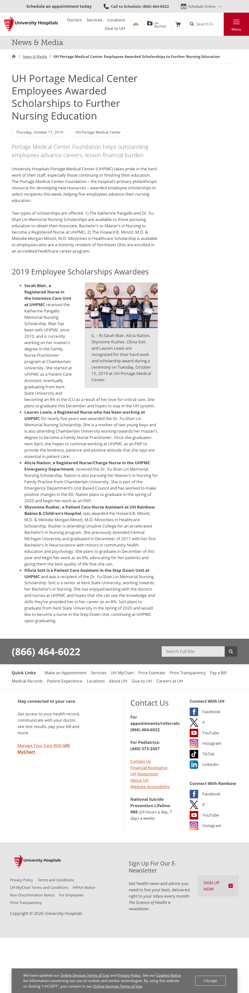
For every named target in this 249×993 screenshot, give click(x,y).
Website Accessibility (150, 786)
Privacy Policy (129, 975)
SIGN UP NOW (211, 886)
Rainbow (136, 24)
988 (134, 812)
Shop (178, 24)
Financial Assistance (149, 767)
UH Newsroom (144, 774)
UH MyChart (160, 24)
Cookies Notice (168, 975)
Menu (236, 29)
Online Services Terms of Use (84, 975)
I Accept (210, 980)
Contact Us (140, 761)
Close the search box (221, 24)
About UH (139, 780)
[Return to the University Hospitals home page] (31, 24)
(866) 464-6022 (46, 651)
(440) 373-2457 (145, 748)
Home (14, 56)
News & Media (35, 56)
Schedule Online (201, 6)
